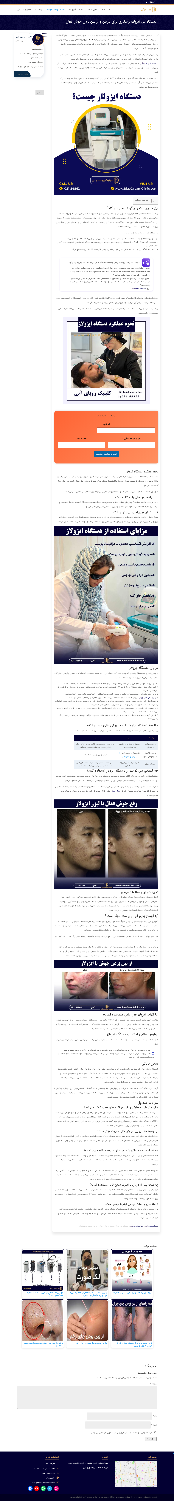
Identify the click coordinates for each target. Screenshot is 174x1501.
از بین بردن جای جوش (147, 697)
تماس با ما (27, 10)
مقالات (81, 10)
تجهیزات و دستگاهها (57, 10)
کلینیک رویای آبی (151, 1226)
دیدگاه (153, 1383)
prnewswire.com (139, 288)
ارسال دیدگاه (151, 1439)
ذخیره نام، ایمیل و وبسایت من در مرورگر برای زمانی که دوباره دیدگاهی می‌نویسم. (122, 1432)
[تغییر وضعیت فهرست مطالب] (152, 201)
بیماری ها (94, 10)
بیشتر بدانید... (22, 74)
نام (155, 1416)
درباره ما (40, 10)
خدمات (107, 10)
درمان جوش (115, 791)
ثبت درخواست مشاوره (106, 454)
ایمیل (154, 1425)
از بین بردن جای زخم (128, 755)
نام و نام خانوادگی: (131, 438)
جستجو (40, 92)
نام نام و (106, 424)
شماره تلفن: (81, 438)
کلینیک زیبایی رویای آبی (149, 63)
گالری (74, 10)
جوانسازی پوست (136, 1226)
